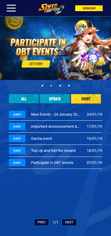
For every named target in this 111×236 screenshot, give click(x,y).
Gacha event (41, 138)
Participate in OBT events (52, 162)
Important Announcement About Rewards (56, 126)
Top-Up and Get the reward (53, 150)
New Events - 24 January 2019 (56, 114)
